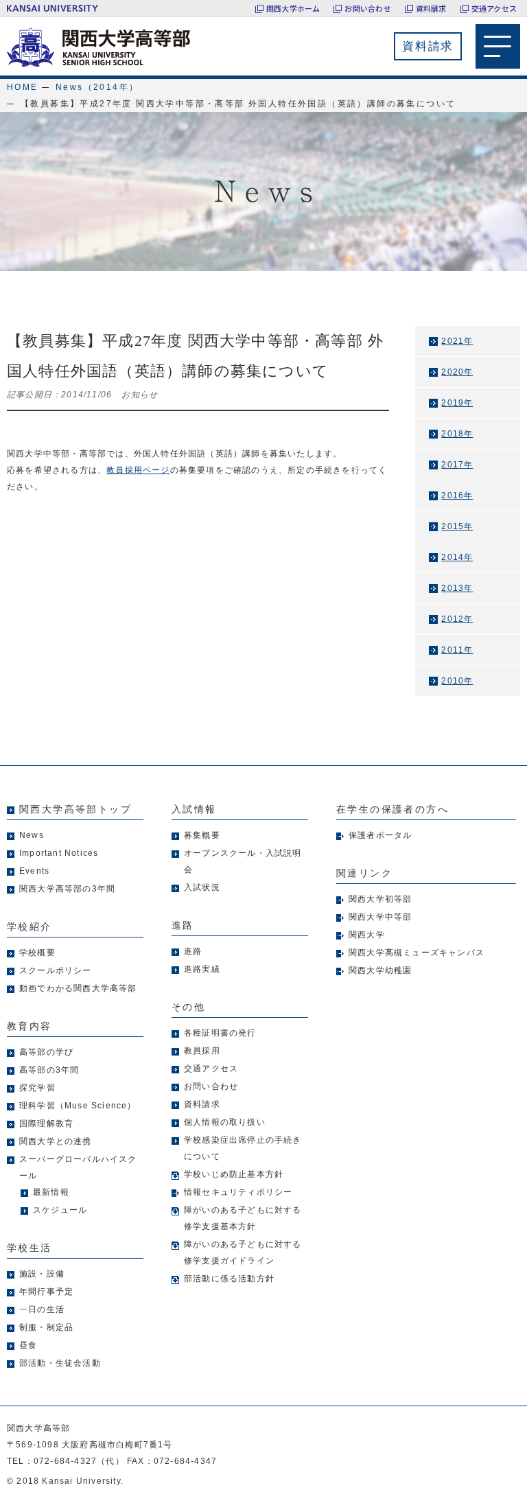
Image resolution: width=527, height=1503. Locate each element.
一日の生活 (42, 1309)
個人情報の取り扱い (225, 1122)
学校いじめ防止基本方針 (233, 1174)
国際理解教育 (46, 1123)
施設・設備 (42, 1274)
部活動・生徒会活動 (60, 1363)
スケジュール (60, 1210)
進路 (193, 951)
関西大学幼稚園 (380, 970)
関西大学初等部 (380, 899)
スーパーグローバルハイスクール (78, 1167)
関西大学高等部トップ (75, 809)
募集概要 (202, 835)
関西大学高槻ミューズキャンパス (416, 952)
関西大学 (367, 935)
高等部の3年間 (49, 1070)
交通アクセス (494, 8)
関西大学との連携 (55, 1141)
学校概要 (37, 952)
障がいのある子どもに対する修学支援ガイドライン (243, 1252)
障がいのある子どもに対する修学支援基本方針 (243, 1218)
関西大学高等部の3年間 (67, 889)
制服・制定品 (46, 1327)
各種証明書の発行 (220, 1033)
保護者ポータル (380, 835)
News (31, 835)
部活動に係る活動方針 (229, 1278)
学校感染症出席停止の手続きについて (243, 1148)
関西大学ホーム (293, 8)
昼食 (28, 1345)
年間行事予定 (46, 1291)
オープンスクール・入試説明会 (243, 861)
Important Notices (58, 853)
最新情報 (51, 1192)
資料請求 (431, 8)
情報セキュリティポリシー (238, 1192)
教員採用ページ (137, 470)
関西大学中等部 (380, 917)
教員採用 (202, 1051)
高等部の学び (46, 1052)
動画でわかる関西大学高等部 (78, 988)
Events (34, 871)
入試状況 (202, 887)
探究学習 (37, 1088)
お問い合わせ (367, 8)
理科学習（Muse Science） (78, 1105)
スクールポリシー (55, 970)
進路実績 (202, 969)
